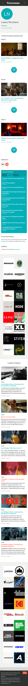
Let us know (16, 249)
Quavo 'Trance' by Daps (8, 417)
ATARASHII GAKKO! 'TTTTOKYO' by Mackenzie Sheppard (12, 545)
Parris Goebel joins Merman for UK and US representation (13, 199)
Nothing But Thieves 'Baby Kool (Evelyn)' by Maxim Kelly (13, 192)
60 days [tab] (16, 175)
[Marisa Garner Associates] (3, 163)
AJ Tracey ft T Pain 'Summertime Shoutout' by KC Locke (12, 99)
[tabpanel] (14, 204)
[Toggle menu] (3, 3)
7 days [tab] (4, 175)
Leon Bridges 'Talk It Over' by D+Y (11, 448)
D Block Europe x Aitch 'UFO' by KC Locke (13, 139)
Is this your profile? (6, 28)
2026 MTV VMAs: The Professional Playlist (13, 223)
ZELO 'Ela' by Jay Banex (8, 183)
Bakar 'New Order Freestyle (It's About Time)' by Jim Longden (12, 211)
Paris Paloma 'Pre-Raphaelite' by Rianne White (13, 217)
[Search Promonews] (25, 3)
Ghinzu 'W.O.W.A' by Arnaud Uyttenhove (13, 187)
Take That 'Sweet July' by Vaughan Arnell (13, 178)
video (2, 382)
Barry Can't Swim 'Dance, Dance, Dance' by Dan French (13, 205)
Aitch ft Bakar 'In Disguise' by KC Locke (12, 59)
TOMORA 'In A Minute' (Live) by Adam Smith (12, 480)
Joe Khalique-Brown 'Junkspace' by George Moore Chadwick (12, 512)
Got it (24, 673)
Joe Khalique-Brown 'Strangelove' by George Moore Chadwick (12, 228)
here (9, 683)
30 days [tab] (10, 175)
